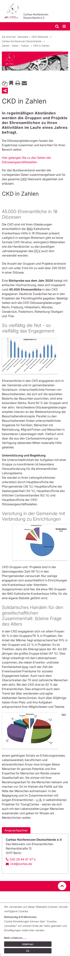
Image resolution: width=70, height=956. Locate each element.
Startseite (23, 36)
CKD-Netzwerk (40, 36)
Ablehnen (27, 944)
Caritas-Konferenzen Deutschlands (22, 41)
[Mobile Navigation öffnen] (64, 26)
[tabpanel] (35, 61)
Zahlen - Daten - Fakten (16, 45)
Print (18, 83)
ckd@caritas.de (21, 864)
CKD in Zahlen (41, 45)
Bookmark (11, 83)
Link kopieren (4, 83)
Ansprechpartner (16, 830)
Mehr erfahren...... (15, 937)
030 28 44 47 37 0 (22, 859)
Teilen (5, 91)
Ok (27, 950)
